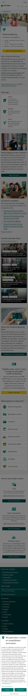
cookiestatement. (6, 683)
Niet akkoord (21, 690)
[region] (14, 665)
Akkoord (7, 690)
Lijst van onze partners (6, 686)
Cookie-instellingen (14, 694)
